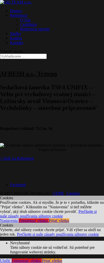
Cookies (73, 193)
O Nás (25, 20)
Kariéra (16, 38)
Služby (15, 33)
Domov (16, 11)
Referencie (18, 15)
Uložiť (6, 260)
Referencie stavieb (34, 29)
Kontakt (16, 43)
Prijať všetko (59, 220)
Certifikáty (28, 24)
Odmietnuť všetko (34, 220)
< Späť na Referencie (17, 158)
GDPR (58, 193)
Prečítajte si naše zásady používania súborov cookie (48, 213)
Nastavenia (9, 220)
